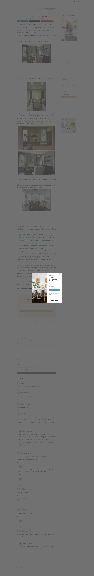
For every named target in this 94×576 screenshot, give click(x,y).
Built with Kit (54, 300)
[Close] (60, 274)
